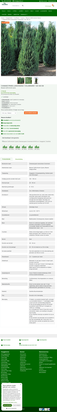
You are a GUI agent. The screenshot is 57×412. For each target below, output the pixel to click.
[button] (12, 402)
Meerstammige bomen (26, 369)
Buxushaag (4, 372)
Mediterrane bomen (25, 364)
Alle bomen (23, 354)
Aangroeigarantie (43, 359)
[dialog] (11, 397)
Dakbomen (23, 367)
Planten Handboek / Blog (45, 357)
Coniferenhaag (5, 355)
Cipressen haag (5, 360)
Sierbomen (23, 357)
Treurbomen (23, 360)
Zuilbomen (23, 362)
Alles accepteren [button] (7, 405)
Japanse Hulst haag (6, 370)
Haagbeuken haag (6, 374)
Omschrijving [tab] (19, 159)
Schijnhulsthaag (5, 367)
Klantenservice (52, 1)
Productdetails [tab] (6, 159)
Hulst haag (4, 369)
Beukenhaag (4, 375)
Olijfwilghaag (4, 365)
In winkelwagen (31, 112)
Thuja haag (4, 357)
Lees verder (12, 400)
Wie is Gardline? (43, 355)
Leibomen (22, 365)
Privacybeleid (42, 370)
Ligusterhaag (4, 379)
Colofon (41, 369)
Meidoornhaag (5, 380)
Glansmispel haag (5, 364)
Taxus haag (4, 359)
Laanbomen (23, 355)
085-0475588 (6, 1)
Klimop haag (4, 377)
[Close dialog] (54, 385)
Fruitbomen (23, 370)
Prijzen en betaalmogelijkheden (47, 364)
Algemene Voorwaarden (45, 367)
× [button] (20, 384)
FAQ (40, 365)
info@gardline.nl (18, 1)
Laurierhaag (4, 362)
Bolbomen (22, 359)
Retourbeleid (42, 372)
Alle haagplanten (5, 354)
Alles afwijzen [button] (16, 405)
